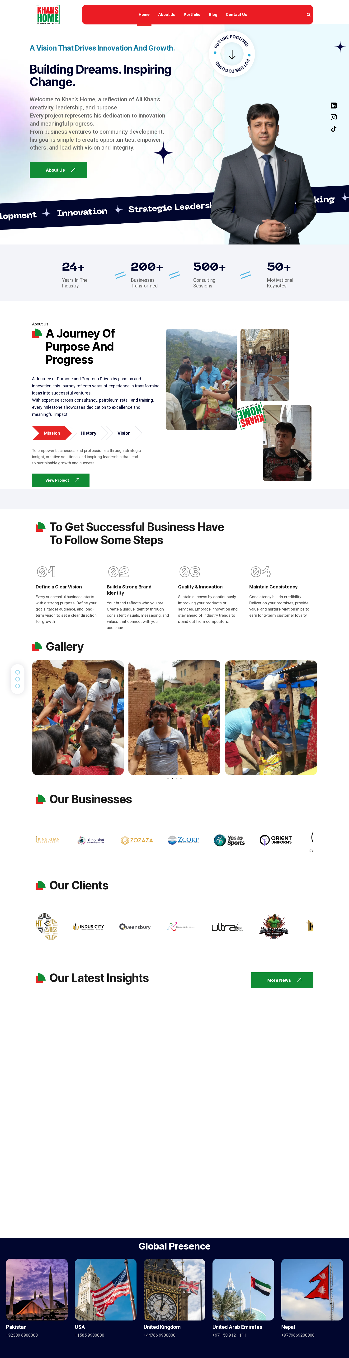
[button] (37, 718)
